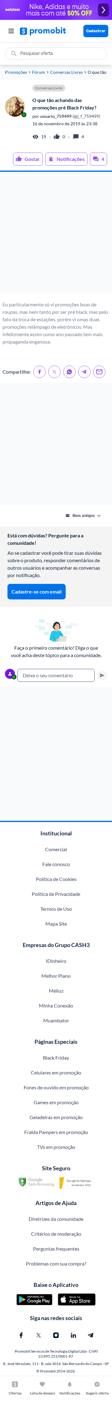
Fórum (38, 72)
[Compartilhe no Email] (99, 372)
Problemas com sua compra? (56, 1263)
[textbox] (56, 675)
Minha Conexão (56, 1005)
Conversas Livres (66, 72)
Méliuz (56, 991)
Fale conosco (56, 864)
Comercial (56, 849)
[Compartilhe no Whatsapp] (69, 372)
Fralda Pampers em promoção (56, 1132)
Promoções (16, 72)
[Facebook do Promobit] (21, 1335)
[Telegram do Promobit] (91, 1335)
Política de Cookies (56, 879)
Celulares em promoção (56, 1072)
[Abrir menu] (11, 31)
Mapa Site (56, 924)
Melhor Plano (56, 976)
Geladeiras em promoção (56, 1117)
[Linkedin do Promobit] (73, 1335)
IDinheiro (56, 961)
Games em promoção (56, 1102)
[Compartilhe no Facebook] (39, 372)
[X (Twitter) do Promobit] (38, 1335)
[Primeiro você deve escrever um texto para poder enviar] (102, 675)
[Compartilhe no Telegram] (84, 372)
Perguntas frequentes (56, 1249)
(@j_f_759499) (69, 116)
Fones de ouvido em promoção (56, 1087)
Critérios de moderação (56, 1234)
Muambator (56, 1020)
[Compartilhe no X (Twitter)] (54, 372)
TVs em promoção (56, 1147)
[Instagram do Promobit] (56, 1335)
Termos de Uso (56, 909)
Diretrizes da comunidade (56, 1219)
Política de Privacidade (56, 894)
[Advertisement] (56, 232)
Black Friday (56, 1058)
